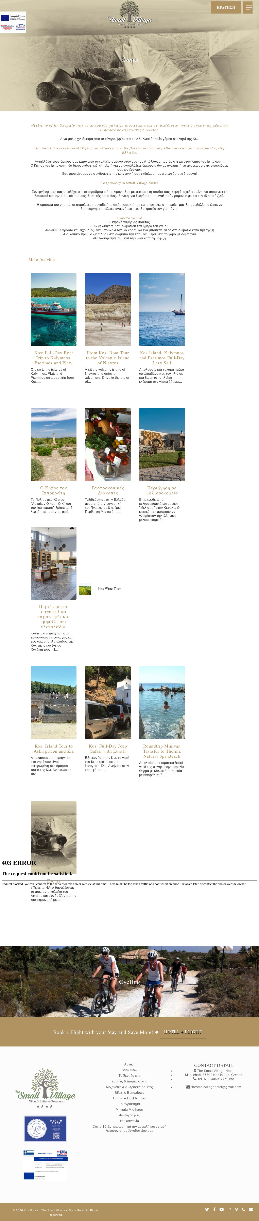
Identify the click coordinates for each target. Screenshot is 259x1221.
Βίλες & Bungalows (129, 1092)
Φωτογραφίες (129, 1115)
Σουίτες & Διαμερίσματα (129, 1081)
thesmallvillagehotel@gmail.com (215, 1087)
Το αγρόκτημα (129, 1104)
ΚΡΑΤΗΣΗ (226, 6)
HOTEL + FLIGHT (183, 1032)
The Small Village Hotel (215, 1071)
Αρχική (129, 1064)
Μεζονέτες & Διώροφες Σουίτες (129, 1087)
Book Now (129, 1070)
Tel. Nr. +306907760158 (215, 1079)
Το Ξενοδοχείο (129, 1075)
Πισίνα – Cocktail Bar (129, 1098)
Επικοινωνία (129, 1121)
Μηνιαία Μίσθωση (129, 1109)
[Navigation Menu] (249, 8)
